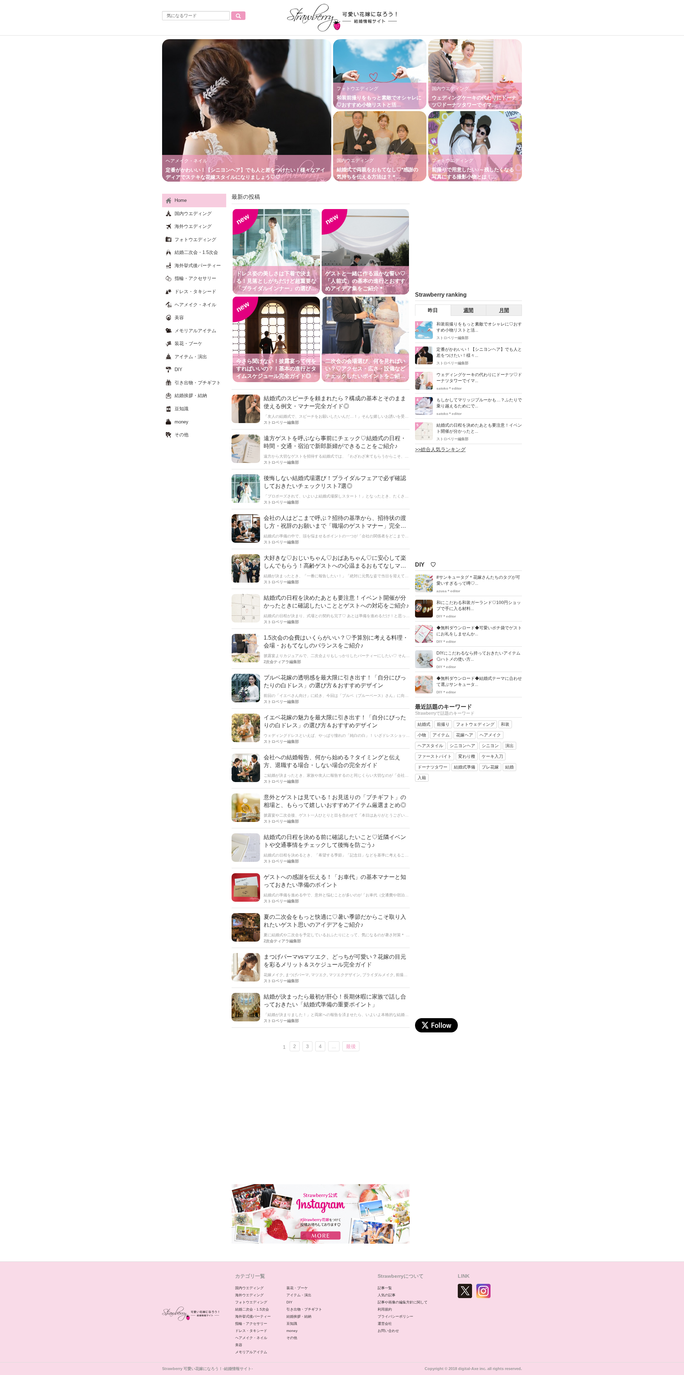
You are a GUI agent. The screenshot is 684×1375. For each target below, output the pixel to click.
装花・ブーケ (297, 1288)
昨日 (433, 310)
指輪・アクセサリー (251, 1323)
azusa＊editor (448, 591)
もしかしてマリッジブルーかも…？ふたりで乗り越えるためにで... (479, 402)
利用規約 (385, 1309)
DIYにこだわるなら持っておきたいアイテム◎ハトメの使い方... (478, 656)
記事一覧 (385, 1288)
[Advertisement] (321, 1120)
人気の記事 (386, 1295)
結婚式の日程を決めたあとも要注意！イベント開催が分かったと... (479, 428)
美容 (238, 1345)
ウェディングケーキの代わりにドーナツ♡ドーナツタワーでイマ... (479, 377)
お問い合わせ (388, 1331)
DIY (289, 1302)
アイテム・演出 (298, 1295)
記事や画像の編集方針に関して (403, 1302)
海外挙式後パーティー (253, 1316)
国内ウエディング (249, 1288)
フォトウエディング (251, 1302)
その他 (291, 1338)
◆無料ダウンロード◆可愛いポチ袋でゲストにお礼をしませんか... (479, 630)
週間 (468, 310)
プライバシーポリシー (395, 1316)
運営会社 (385, 1323)
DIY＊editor (446, 616)
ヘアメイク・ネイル (251, 1338)
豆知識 (291, 1323)
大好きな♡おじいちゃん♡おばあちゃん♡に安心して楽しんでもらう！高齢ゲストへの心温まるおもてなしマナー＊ (335, 566)
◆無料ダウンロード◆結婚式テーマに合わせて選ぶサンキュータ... (479, 681)
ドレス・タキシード (251, 1331)
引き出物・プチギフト (304, 1309)
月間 (504, 310)
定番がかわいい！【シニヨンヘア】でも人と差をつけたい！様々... (479, 352)
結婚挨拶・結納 (298, 1316)
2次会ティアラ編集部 (282, 662)
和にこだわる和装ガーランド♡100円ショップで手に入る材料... (478, 605)
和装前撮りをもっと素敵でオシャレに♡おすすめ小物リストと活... (479, 327)
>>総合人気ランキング (440, 449)
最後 (351, 1046)
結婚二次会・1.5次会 (252, 1309)
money (291, 1331)
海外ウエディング (249, 1295)
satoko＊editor (449, 388)
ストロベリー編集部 (281, 422)
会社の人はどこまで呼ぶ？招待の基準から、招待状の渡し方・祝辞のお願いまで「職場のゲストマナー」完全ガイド (335, 526)
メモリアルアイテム (251, 1352)
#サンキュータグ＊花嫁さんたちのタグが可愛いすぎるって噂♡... (478, 580)
